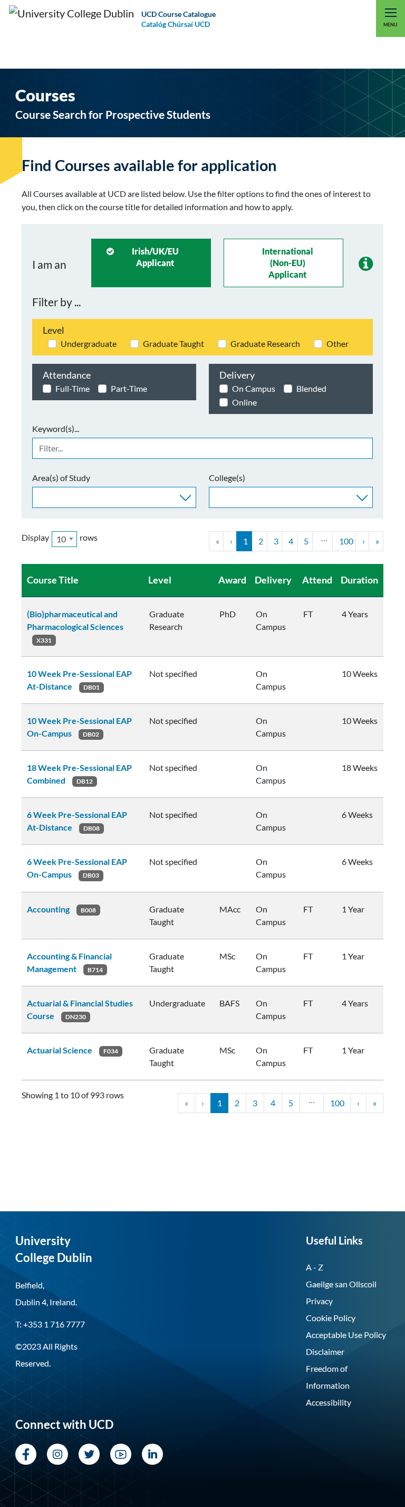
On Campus (253, 388)
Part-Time (129, 388)
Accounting (48, 909)
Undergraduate (89, 343)
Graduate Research (265, 343)
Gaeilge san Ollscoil (341, 1284)
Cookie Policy (330, 1318)
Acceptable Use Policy (346, 1335)
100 (346, 541)
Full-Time (72, 388)
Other (337, 343)
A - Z (314, 1267)
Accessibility (328, 1402)
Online (244, 402)
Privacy (319, 1301)
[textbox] (38, 496)
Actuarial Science (59, 1050)
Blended (311, 388)
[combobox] (114, 497)
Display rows (60, 538)
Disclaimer (325, 1351)
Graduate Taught (173, 343)
